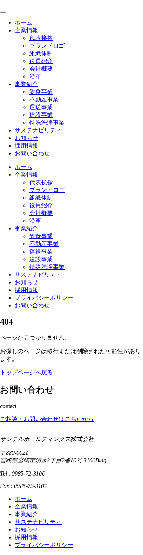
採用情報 (26, 146)
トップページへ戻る (26, 372)
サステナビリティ (38, 130)
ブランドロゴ (47, 45)
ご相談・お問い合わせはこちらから (47, 419)
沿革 (35, 76)
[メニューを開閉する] (3, 12)
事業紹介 (26, 84)
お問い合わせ (32, 153)
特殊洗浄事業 (47, 122)
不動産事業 (44, 99)
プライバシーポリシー (44, 298)
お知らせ (26, 138)
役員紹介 (41, 61)
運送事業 (41, 107)
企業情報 (26, 30)
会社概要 (41, 69)
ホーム (23, 22)
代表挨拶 (41, 38)
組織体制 (41, 53)
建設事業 (41, 115)
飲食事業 (41, 92)
